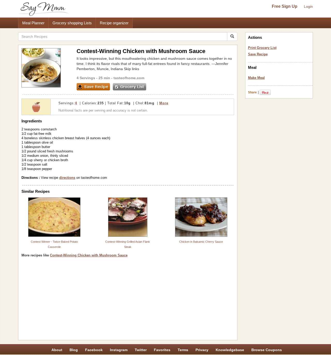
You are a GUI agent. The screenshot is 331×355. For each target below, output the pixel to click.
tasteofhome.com (129, 78)
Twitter (141, 350)
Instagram (118, 350)
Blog (74, 350)
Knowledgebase (230, 350)
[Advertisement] (127, 300)
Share (252, 92)
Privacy (201, 350)
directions (67, 178)
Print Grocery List (262, 48)
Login (308, 6)
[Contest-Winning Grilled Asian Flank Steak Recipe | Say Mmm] (128, 217)
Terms (183, 350)
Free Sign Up (284, 6)
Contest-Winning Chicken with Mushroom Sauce (88, 255)
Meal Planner (33, 23)
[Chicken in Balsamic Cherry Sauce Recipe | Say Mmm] (201, 217)
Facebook (94, 350)
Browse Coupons (266, 350)
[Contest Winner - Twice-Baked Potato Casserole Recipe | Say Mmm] (54, 217)
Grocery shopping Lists (72, 23)
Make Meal (256, 78)
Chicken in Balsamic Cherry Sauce (201, 241)
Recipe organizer (114, 23)
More (163, 103)
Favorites (162, 350)
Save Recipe (258, 54)
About (56, 350)
